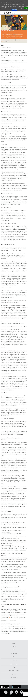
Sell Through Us (14, 677)
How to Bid (13, 40)
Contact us (7, 41)
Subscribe (14, 649)
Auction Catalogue (5, 40)
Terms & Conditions (14, 664)
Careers (14, 681)
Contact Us (14, 674)
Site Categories (14, 653)
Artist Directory (14, 657)
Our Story (14, 643)
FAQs (2, 41)
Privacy (14, 667)
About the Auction (19, 40)
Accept (25, 8)
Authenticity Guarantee (14, 670)
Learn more (14, 9)
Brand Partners (14, 660)
